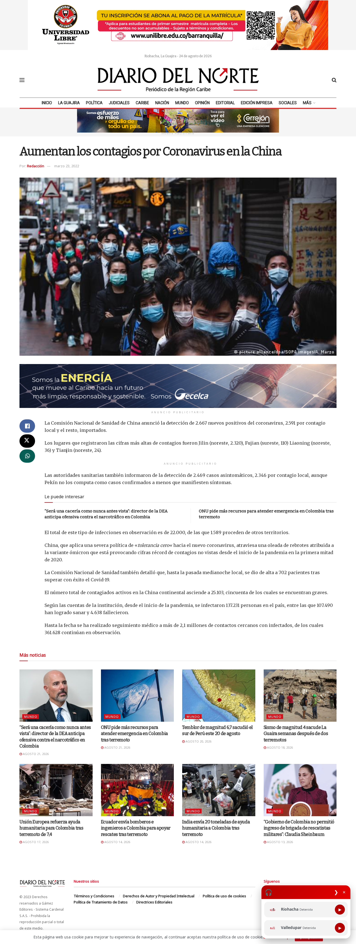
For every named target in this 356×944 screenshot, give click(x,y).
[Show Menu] (21, 80)
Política (94, 103)
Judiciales (119, 103)
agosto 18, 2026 (279, 747)
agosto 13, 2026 (279, 842)
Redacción (35, 165)
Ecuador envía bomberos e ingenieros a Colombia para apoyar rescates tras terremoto (135, 828)
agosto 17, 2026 (35, 842)
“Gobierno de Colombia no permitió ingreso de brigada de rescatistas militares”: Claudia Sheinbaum (299, 828)
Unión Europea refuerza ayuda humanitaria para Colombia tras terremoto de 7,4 (51, 828)
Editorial (225, 103)
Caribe (142, 103)
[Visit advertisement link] (178, 25)
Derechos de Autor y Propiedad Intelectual (158, 895)
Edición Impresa (257, 103)
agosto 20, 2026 (198, 741)
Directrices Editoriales (154, 902)
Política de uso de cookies (224, 895)
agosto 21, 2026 (35, 754)
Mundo (182, 103)
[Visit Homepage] (178, 80)
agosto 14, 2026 (116, 842)
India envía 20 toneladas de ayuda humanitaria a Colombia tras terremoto (216, 828)
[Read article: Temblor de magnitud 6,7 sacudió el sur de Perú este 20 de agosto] (218, 695)
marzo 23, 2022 (66, 165)
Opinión (202, 103)
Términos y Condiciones (94, 895)
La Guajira (69, 103)
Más (307, 103)
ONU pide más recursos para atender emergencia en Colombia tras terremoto (134, 734)
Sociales (288, 103)
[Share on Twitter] (27, 441)
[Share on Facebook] (27, 426)
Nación (162, 103)
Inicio (47, 103)
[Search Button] (334, 80)
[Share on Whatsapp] (27, 456)
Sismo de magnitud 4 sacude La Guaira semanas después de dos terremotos (296, 734)
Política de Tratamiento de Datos (101, 902)
